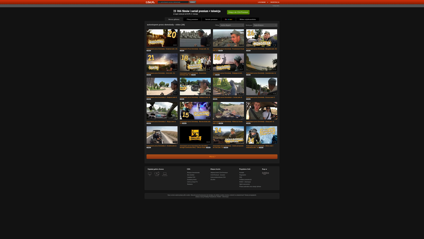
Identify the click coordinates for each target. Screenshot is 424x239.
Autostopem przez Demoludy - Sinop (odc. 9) (260, 122)
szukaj (192, 2)
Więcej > (212, 158)
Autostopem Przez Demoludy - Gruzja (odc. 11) (194, 49)
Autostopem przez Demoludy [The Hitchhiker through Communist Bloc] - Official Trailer (194, 147)
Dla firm (213, 180)
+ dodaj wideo (275, 5)
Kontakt (241, 173)
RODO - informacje (245, 183)
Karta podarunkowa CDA (218, 178)
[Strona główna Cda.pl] (151, 2)
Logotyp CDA (191, 178)
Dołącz (238, 12)
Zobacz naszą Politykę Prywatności (206, 198)
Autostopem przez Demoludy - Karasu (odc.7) (260, 98)
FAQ (240, 178)
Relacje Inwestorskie (193, 173)
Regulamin (242, 176)
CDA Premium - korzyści (218, 176)
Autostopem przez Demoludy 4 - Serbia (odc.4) (227, 98)
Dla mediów (190, 176)
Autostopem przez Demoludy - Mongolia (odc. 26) (261, 49)
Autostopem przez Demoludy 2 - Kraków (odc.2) (161, 147)
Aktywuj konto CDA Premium (219, 173)
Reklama (190, 185)
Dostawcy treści (192, 180)
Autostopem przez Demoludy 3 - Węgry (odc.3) (161, 122)
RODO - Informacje (223, 198)
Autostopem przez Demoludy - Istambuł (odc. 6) (261, 73)
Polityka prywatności (245, 180)
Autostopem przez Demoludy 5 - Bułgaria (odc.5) (162, 98)
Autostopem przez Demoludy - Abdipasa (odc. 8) (195, 98)
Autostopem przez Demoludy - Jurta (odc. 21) (161, 73)
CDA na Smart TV (192, 183)
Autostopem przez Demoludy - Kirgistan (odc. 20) (162, 49)
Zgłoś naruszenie (244, 185)
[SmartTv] (158, 178)
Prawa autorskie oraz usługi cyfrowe (250, 187)
